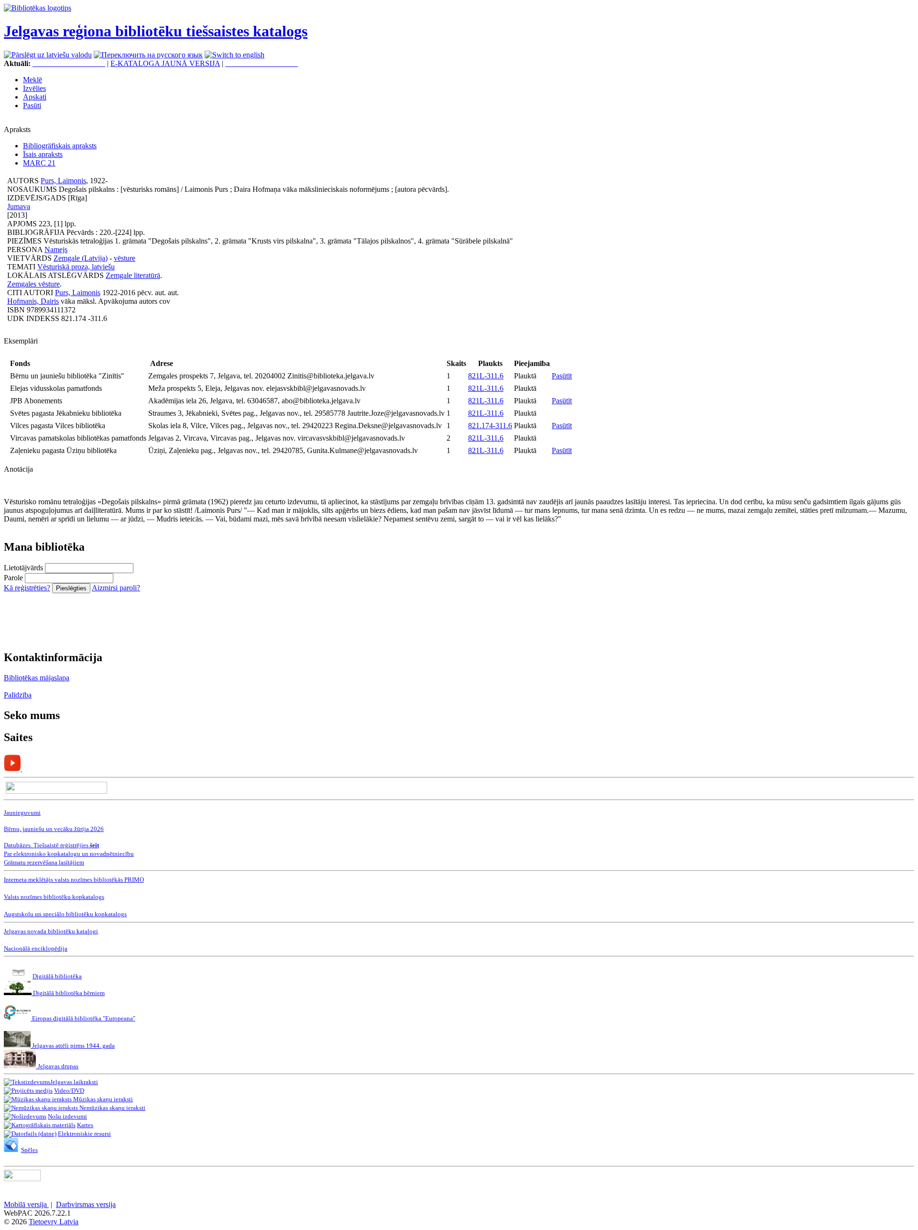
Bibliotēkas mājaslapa (36, 678)
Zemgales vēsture (33, 284)
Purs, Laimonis (63, 181)
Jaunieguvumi (22, 812)
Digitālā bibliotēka (57, 976)
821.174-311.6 (490, 425)
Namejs (55, 249)
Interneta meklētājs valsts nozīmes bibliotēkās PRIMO (74, 879)
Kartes (85, 1125)
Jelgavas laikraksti (74, 1082)
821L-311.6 (485, 376)
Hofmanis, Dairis (33, 301)
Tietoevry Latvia (53, 1222)
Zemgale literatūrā (133, 275)
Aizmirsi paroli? (116, 588)
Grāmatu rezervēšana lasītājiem (44, 862)
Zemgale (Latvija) (81, 258)
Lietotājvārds (23, 568)
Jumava (18, 206)
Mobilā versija (26, 1204)
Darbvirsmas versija (86, 1204)
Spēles (29, 1149)
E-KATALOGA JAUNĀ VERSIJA (165, 63)
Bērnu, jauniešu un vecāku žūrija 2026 (54, 828)
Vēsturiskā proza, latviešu (76, 267)
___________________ (69, 63)
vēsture (124, 258)
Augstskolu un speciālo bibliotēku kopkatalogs (65, 914)
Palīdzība (18, 695)
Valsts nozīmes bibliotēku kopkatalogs (54, 896)
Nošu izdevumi (67, 1116)
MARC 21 (39, 163)
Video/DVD (69, 1090)
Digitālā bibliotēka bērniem (68, 993)
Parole (13, 578)
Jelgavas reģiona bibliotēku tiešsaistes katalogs (155, 31)
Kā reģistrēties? (27, 588)
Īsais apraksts (43, 154)
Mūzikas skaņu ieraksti (102, 1099)
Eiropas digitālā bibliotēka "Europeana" (83, 1018)
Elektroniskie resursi (84, 1133)
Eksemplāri (21, 341)
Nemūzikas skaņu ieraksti (111, 1107)
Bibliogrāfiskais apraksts (60, 146)
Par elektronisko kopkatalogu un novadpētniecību (69, 853)
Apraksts (17, 129)
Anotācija (18, 469)
